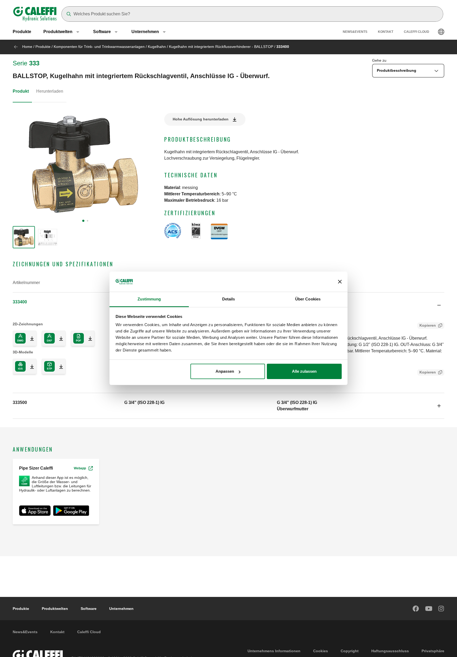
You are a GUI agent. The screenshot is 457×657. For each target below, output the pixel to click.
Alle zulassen (304, 371)
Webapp (80, 468)
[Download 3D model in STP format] (59, 366)
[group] (23, 237)
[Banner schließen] (340, 282)
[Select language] (441, 31)
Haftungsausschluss (390, 651)
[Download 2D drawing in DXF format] (59, 338)
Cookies (320, 651)
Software (89, 608)
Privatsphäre (433, 651)
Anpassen (225, 371)
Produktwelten (55, 608)
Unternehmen (121, 608)
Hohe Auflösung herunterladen (201, 119)
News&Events (355, 32)
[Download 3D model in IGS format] (30, 366)
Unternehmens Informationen (274, 651)
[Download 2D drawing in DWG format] (30, 338)
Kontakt (385, 32)
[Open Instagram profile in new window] (441, 608)
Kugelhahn (157, 46)
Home (27, 46)
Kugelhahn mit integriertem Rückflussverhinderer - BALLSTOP (221, 46)
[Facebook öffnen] (416, 608)
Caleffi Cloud (416, 32)
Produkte (22, 31)
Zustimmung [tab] (149, 299)
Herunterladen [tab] (49, 91)
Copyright (350, 651)
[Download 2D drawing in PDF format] (88, 338)
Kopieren (427, 325)
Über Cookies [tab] (308, 299)
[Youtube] (428, 608)
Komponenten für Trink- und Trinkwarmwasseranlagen (99, 46)
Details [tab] (228, 299)
